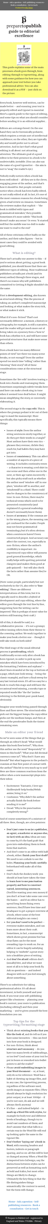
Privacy (38, 1221)
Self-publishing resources (33, 2)
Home (5, 2)
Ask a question (15, 2)
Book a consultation (18, 5)
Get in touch (33, 5)
